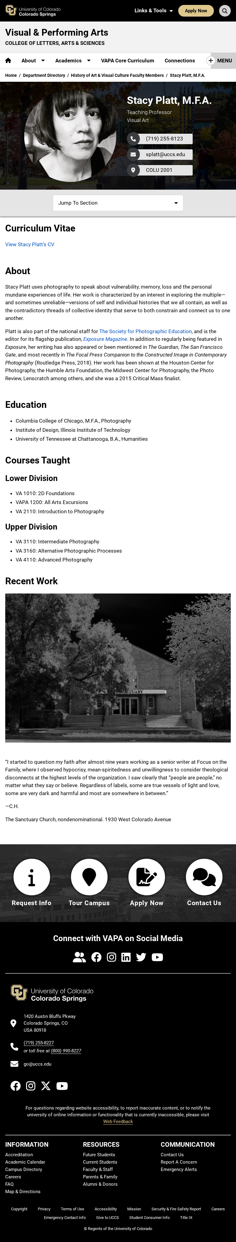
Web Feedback (118, 1121)
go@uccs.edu (37, 1064)
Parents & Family (100, 1177)
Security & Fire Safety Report (176, 1209)
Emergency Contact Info (65, 1217)
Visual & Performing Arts (56, 32)
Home (11, 75)
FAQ (9, 1184)
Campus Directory (23, 1169)
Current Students (100, 1162)
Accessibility (106, 1209)
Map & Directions (23, 1191)
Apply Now (196, 11)
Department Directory (44, 75)
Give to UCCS (107, 1217)
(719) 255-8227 (39, 1043)
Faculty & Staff (98, 1169)
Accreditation (19, 1154)
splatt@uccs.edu (165, 154)
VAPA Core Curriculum (127, 60)
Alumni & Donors (100, 1184)
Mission (134, 1209)
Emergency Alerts (179, 1169)
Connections (180, 60)
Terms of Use (72, 1209)
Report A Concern (179, 1162)
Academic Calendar (25, 1162)
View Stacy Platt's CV (29, 244)
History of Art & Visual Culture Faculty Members (117, 75)
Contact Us (172, 1154)
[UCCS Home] (36, 11)
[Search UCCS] (225, 11)
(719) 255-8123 (164, 139)
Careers (13, 1177)
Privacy (44, 1209)
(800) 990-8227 (66, 1051)
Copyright (19, 1209)
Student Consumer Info (149, 1217)
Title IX (186, 1217)
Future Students (99, 1154)
